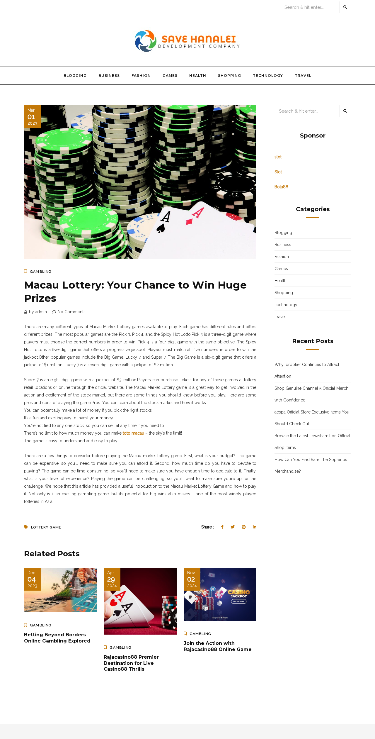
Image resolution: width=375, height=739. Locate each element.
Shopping (229, 75)
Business (109, 75)
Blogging (75, 75)
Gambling (41, 272)
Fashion (141, 75)
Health (197, 75)
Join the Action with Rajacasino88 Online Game (218, 646)
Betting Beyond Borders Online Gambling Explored (57, 638)
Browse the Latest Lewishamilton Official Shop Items (312, 441)
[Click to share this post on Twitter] (233, 527)
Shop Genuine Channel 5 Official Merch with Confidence (311, 394)
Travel (303, 75)
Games (170, 75)
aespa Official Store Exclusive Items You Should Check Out (312, 418)
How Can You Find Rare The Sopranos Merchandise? (311, 465)
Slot (278, 172)
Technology (268, 75)
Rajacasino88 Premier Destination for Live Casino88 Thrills (131, 663)
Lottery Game (46, 527)
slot (278, 157)
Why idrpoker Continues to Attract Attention (307, 370)
